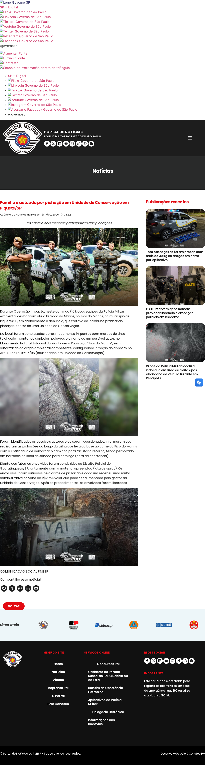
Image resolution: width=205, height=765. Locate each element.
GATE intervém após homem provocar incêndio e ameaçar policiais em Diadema (169, 313)
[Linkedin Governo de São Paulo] (106, 85)
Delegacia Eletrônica (108, 712)
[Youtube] (66, 144)
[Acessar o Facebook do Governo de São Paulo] (106, 109)
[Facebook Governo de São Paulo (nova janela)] (102, 40)
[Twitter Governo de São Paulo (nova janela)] (102, 31)
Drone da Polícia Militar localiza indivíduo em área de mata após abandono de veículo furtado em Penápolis (172, 372)
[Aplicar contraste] (102, 63)
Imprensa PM (58, 688)
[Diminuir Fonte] (102, 58)
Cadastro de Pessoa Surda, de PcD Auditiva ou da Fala (108, 676)
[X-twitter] (53, 144)
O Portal (58, 696)
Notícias (58, 672)
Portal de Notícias (63, 131)
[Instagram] (72, 144)
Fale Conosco (58, 704)
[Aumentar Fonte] (102, 53)
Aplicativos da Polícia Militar (105, 702)
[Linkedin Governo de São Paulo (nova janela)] (102, 16)
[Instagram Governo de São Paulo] (102, 36)
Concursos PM (108, 664)
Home (58, 664)
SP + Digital (9, 7)
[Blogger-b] (91, 144)
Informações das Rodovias (101, 722)
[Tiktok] (79, 144)
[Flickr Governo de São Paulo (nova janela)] (102, 12)
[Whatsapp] (85, 144)
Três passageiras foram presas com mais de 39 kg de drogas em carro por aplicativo (174, 256)
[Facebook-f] (47, 144)
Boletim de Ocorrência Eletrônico (105, 690)
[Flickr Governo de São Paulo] (106, 80)
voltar (14, 606)
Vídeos (58, 680)
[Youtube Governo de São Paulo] (106, 99)
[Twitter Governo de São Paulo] (106, 95)
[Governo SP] (102, 2)
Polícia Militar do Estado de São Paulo (72, 136)
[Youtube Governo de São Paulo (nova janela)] (102, 26)
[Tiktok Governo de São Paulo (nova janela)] (102, 21)
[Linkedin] (59, 144)
